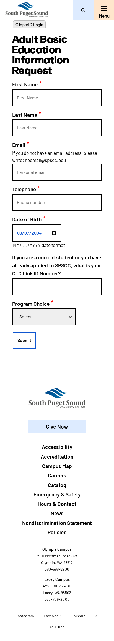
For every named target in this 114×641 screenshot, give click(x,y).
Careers (57, 475)
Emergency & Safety (57, 494)
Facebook (52, 615)
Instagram (25, 615)
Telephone (24, 189)
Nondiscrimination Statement (57, 523)
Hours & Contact (57, 504)
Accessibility (57, 447)
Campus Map (57, 466)
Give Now (57, 426)
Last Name (24, 114)
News (57, 513)
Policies (57, 532)
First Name (25, 84)
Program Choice (31, 303)
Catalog (57, 485)
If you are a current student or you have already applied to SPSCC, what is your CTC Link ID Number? (56, 265)
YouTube (57, 626)
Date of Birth (27, 219)
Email (18, 145)
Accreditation (57, 456)
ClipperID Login (29, 24)
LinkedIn (78, 615)
